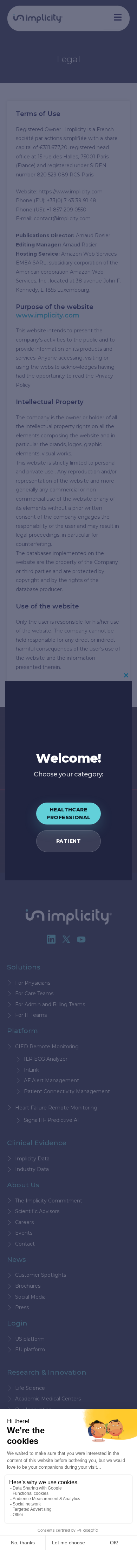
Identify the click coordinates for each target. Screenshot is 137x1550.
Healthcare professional (68, 813)
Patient (68, 841)
